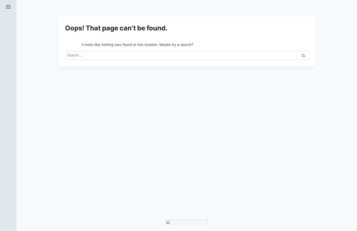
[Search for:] (186, 55)
